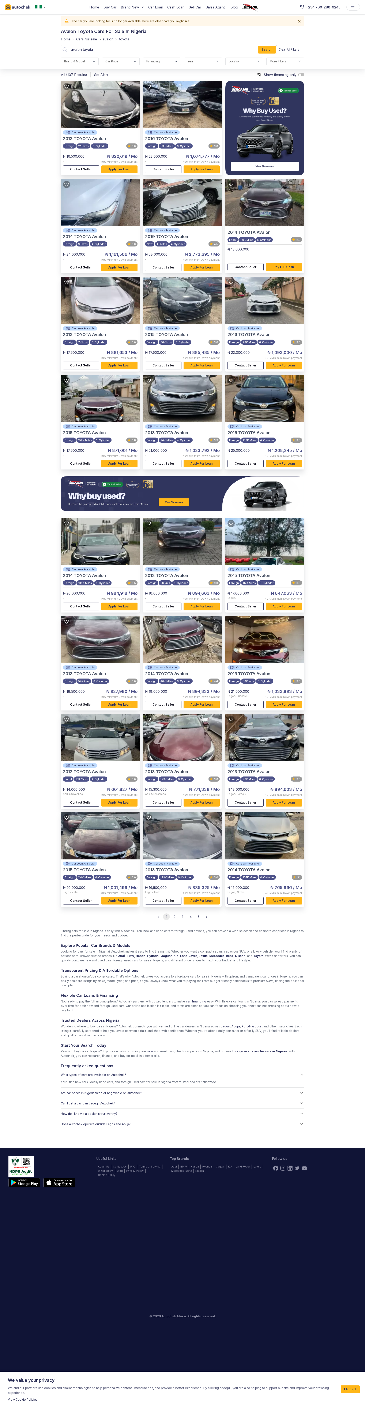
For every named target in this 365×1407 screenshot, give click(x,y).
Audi (121, 956)
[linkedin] (290, 1168)
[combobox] (41, 7)
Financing (153, 61)
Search (266, 49)
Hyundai (153, 956)
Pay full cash (284, 267)
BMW (130, 956)
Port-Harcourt (252, 1026)
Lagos (225, 1026)
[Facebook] (275, 1168)
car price (111, 61)
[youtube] (304, 1168)
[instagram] (282, 1168)
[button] (182, 1075)
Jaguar (166, 956)
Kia (176, 956)
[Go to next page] (206, 916)
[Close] (299, 21)
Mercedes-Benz (221, 956)
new (150, 1051)
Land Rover (188, 956)
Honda (141, 956)
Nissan (240, 956)
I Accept (350, 1389)
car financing (196, 1001)
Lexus (203, 956)
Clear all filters (289, 49)
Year (191, 61)
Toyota (258, 956)
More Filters (278, 61)
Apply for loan (119, 169)
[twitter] (297, 1168)
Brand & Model (74, 61)
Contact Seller (81, 169)
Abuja (236, 1026)
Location (235, 61)
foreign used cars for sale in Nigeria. (260, 1051)
